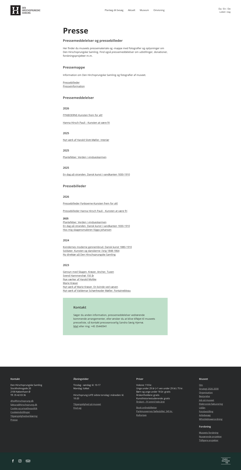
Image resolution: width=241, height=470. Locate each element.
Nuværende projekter (210, 436)
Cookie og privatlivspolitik (23, 408)
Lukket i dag (225, 12)
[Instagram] (19, 461)
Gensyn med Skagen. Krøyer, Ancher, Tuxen (88, 271)
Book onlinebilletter (146, 407)
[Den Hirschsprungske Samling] (26, 10)
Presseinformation (74, 86)
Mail (75, 326)
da (220, 8)
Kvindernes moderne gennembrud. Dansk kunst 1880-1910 (97, 247)
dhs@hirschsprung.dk (21, 400)
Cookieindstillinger (20, 412)
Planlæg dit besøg (114, 10)
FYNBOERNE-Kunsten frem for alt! (83, 115)
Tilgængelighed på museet (87, 404)
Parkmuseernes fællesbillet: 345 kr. (154, 411)
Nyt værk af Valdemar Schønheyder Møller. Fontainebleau (97, 290)
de (229, 8)
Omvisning (159, 10)
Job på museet (206, 400)
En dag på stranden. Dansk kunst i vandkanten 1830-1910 (96, 174)
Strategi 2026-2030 (209, 388)
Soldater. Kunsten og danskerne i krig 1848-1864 (91, 250)
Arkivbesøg (205, 415)
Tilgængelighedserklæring (24, 416)
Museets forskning (208, 432)
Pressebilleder (71, 82)
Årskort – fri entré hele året (150, 401)
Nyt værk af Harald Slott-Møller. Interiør (86, 140)
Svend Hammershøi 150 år (78, 275)
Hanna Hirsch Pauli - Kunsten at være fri (86, 122)
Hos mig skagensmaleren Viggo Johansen (87, 229)
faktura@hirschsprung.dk (23, 404)
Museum (144, 10)
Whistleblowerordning (210, 419)
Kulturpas (141, 415)
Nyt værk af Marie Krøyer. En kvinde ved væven (90, 286)
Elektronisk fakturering (211, 404)
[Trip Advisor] (28, 461)
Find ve (77, 408)
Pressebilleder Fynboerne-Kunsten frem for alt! (90, 203)
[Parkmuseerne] (226, 461)
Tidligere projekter (208, 440)
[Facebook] (12, 461)
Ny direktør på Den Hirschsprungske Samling (89, 254)
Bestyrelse (204, 396)
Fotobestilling (206, 411)
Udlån (202, 407)
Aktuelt (131, 10)
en (224, 8)
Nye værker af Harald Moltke (79, 279)
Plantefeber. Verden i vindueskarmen (84, 157)
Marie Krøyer (70, 283)
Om (201, 385)
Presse (14, 419)
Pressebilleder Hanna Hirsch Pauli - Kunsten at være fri (95, 211)
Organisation (206, 392)
